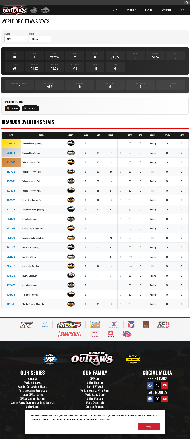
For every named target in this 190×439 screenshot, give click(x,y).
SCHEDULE (131, 10)
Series (31, 34)
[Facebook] (150, 385)
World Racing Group (94, 394)
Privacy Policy (104, 419)
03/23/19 (11, 209)
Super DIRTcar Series (32, 394)
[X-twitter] (157, 385)
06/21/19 (11, 247)
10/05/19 (11, 294)
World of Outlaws (32, 382)
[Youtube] (164, 385)
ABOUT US (166, 10)
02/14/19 (11, 171)
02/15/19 (11, 181)
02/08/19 (11, 143)
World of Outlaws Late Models (32, 386)
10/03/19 (11, 275)
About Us (32, 378)
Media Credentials (95, 402)
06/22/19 (11, 256)
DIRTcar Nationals (95, 382)
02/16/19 (11, 190)
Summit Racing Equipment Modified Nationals (33, 402)
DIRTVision (95, 378)
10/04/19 (11, 285)
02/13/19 (11, 162)
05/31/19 (11, 228)
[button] (187, 2)
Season (7, 34)
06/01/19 (11, 237)
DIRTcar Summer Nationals (32, 398)
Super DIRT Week (95, 386)
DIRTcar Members (95, 398)
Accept (149, 426)
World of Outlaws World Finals (94, 390)
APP (115, 10)
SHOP (183, 10)
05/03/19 (11, 218)
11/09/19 (11, 303)
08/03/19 (11, 266)
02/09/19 (11, 152)
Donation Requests (95, 406)
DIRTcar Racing (33, 406)
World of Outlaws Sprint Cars (33, 390)
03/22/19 (11, 200)
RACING (148, 10)
